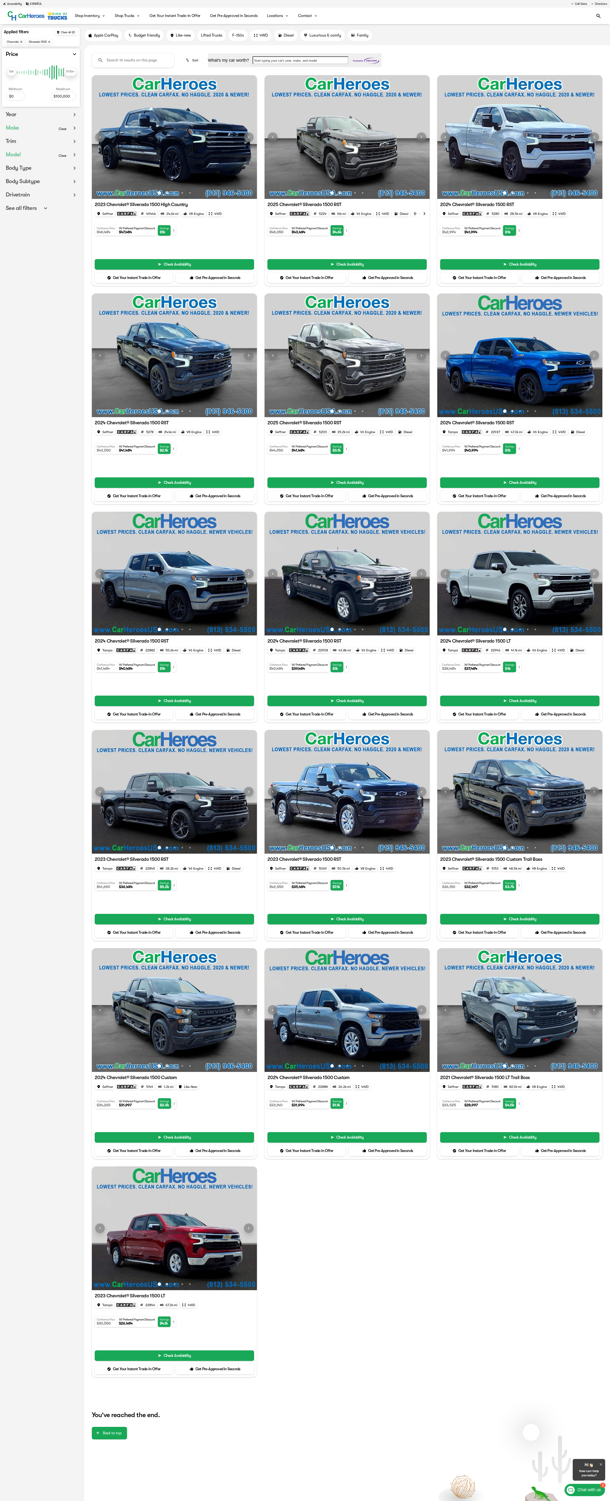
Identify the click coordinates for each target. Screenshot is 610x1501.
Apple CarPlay (106, 35)
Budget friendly (147, 35)
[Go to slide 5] (190, 193)
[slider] (11, 71)
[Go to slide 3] (174, 193)
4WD (264, 35)
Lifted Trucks (211, 35)
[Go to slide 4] (182, 193)
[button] (104, 137)
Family (362, 35)
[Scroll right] (424, 213)
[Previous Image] (100, 137)
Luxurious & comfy (325, 35)
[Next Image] (249, 137)
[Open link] (127, 214)
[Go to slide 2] (167, 193)
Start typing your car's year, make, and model (285, 60)
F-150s (238, 35)
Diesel (289, 35)
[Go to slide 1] (159, 193)
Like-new (183, 35)
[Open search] (598, 16)
